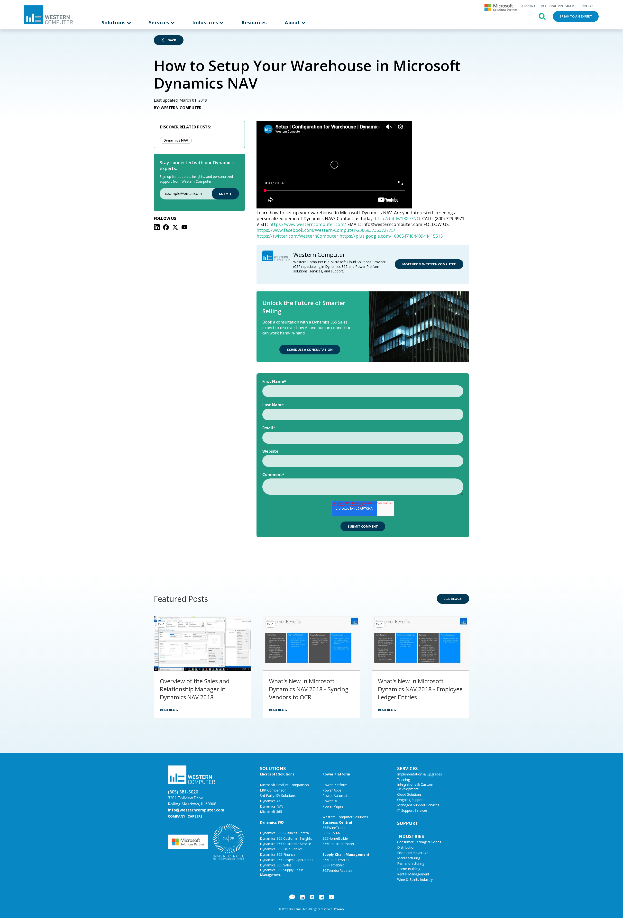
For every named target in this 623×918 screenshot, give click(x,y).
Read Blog (169, 710)
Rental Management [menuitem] (413, 874)
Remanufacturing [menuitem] (410, 863)
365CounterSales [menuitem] (335, 859)
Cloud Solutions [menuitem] (409, 794)
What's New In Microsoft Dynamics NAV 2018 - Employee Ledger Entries (420, 689)
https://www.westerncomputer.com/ (307, 224)
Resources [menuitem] (254, 22)
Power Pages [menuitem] (332, 806)
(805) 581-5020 (183, 792)
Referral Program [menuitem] (558, 6)
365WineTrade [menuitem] (333, 827)
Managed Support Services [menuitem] (418, 805)
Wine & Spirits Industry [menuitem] (415, 879)
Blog (292, 897)
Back (172, 40)
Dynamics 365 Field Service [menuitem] (281, 849)
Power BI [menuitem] (329, 801)
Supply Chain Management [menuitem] (345, 854)
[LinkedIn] (157, 227)
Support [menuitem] (528, 6)
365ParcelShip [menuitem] (333, 865)
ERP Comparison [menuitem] (273, 790)
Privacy (339, 909)
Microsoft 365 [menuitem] (271, 811)
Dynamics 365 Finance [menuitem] (277, 854)
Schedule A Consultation (310, 349)
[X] (175, 227)
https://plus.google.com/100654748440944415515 (391, 236)
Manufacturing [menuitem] (408, 858)
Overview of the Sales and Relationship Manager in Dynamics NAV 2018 (194, 689)
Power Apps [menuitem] (331, 790)
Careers (195, 816)
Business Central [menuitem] (337, 822)
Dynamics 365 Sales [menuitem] (276, 865)
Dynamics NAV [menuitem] (271, 806)
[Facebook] (166, 227)
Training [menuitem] (403, 779)
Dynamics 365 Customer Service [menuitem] (285, 843)
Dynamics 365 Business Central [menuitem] (285, 833)
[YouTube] (184, 227)
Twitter (312, 897)
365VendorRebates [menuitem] (337, 870)
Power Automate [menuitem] (335, 795)
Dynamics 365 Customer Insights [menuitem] (286, 838)
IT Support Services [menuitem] (412, 810)
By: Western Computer (178, 107)
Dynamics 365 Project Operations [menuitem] (286, 859)
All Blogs (453, 598)
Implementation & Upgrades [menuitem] (419, 774)
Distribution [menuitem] (406, 847)
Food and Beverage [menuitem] (412, 852)
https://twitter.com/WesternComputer (297, 236)
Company (176, 816)
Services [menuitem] (159, 22)
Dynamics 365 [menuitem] (272, 822)
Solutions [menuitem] (114, 22)
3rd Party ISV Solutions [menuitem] (278, 795)
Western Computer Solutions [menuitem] (345, 817)
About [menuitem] (293, 22)
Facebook (321, 897)
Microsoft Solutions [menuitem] (277, 774)
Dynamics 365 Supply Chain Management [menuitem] (281, 872)
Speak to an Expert (575, 16)
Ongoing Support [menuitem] (410, 799)
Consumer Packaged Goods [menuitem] (419, 842)
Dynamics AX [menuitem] (270, 801)
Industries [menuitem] (205, 22)
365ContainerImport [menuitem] (338, 843)
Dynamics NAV (176, 140)
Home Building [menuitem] (408, 868)
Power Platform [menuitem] (336, 774)
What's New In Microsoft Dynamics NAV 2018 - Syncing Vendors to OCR (308, 689)
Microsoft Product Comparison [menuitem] (284, 785)
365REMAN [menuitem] (331, 833)
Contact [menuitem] (587, 6)
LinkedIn (302, 897)
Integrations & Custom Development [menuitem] (415, 786)
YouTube (331, 897)
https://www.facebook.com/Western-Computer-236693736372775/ (326, 230)
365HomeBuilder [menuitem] (335, 838)
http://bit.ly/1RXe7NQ (397, 218)
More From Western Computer (429, 264)
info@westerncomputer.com (196, 810)
